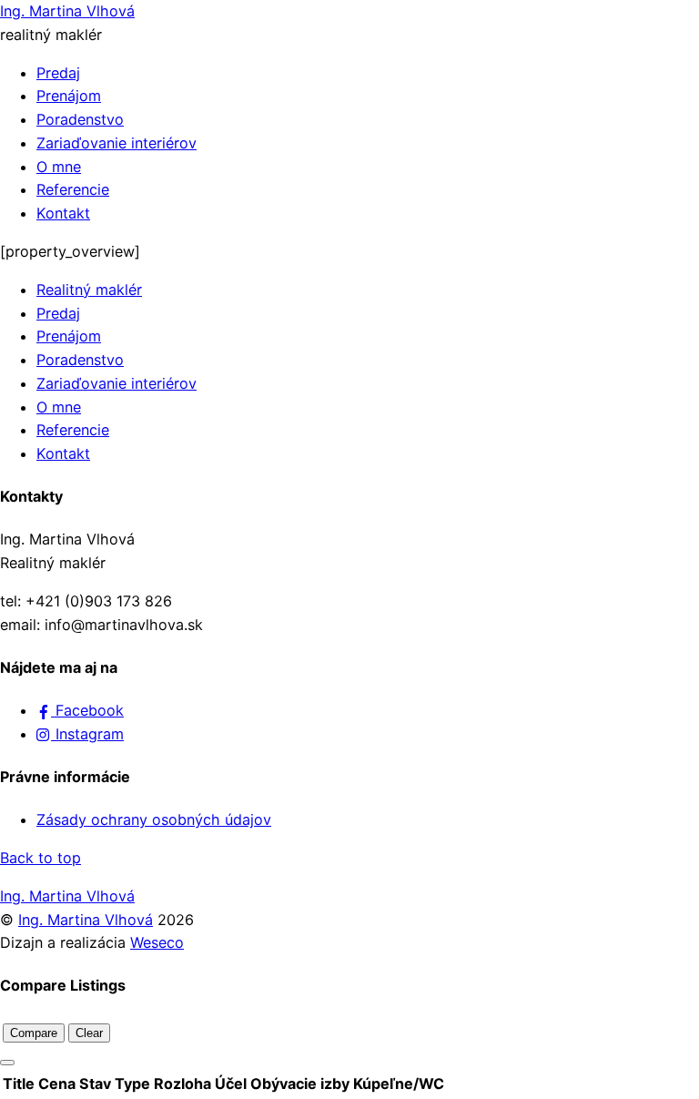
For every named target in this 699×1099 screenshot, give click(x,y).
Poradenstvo (80, 119)
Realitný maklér (89, 289)
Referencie (72, 189)
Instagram (87, 734)
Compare (33, 1033)
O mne (58, 167)
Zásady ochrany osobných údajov (153, 819)
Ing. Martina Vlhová (85, 920)
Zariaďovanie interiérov (116, 143)
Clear (89, 1033)
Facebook (87, 710)
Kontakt (63, 213)
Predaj (58, 73)
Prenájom (68, 95)
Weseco (157, 942)
